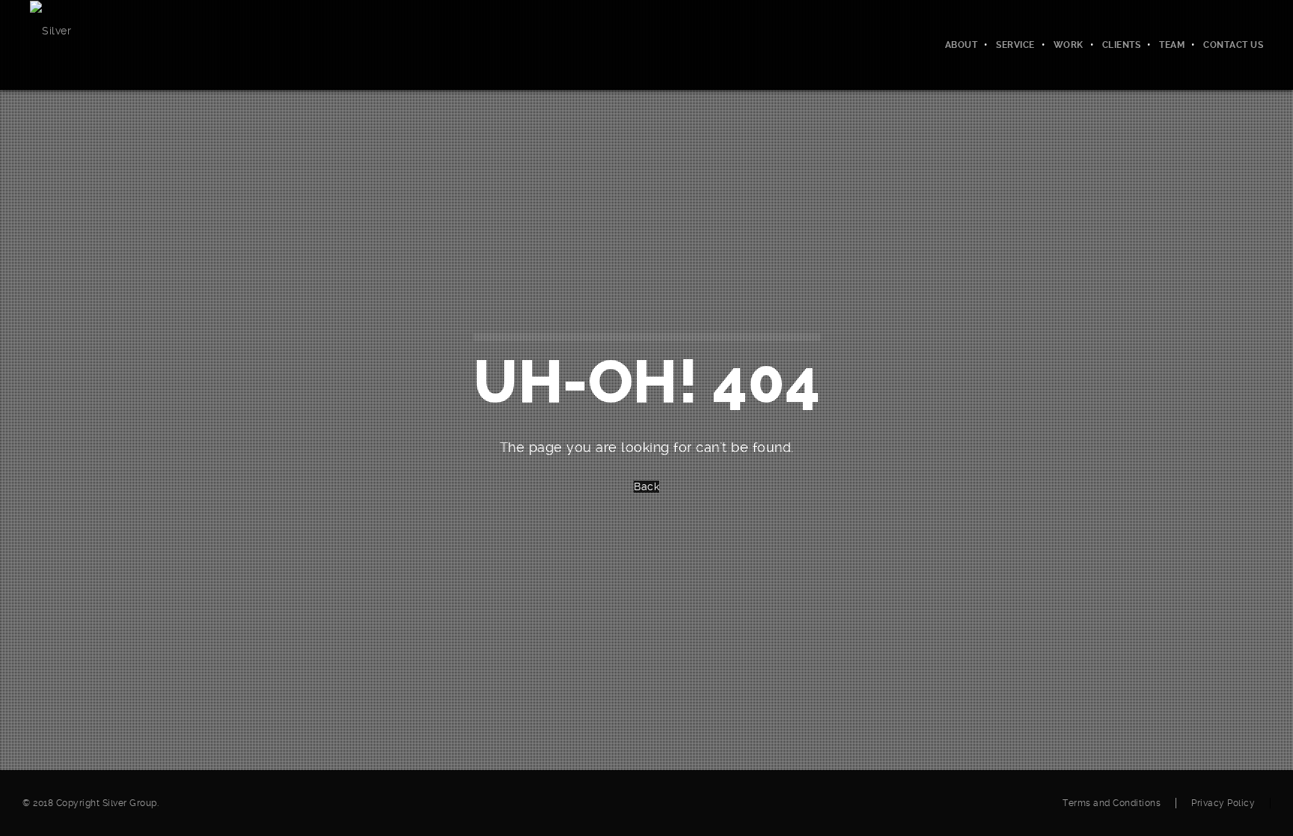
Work (1068, 45)
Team (1172, 45)
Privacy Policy (1223, 803)
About (961, 45)
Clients (1121, 45)
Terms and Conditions (1112, 803)
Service (1015, 45)
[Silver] (50, 30)
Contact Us (1233, 45)
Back (646, 486)
